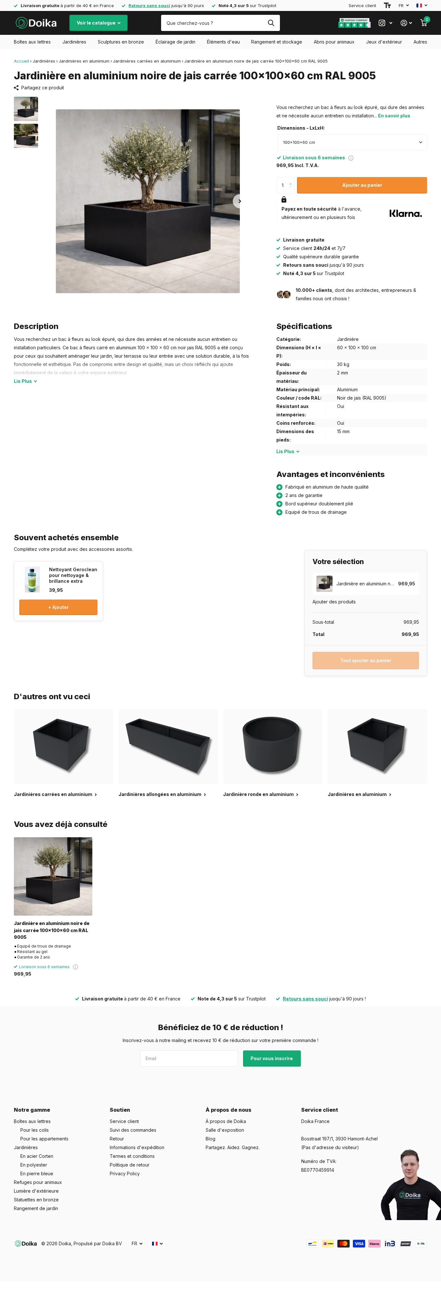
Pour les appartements (44, 1138)
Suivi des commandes (133, 1130)
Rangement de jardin (36, 1208)
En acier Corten (36, 1156)
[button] (240, 201)
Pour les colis (34, 1130)
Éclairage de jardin (175, 42)
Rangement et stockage (276, 42)
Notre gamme (32, 1110)
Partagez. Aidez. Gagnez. (233, 1147)
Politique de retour (129, 1165)
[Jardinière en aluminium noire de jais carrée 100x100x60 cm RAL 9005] (53, 876)
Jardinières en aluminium (84, 61)
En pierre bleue (36, 1173)
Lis (23, 381)
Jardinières (74, 42)
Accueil (21, 61)
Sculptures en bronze (121, 42)
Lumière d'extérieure (36, 1191)
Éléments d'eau (223, 42)
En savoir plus (394, 115)
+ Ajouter (58, 607)
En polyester (33, 1165)
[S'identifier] (406, 23)
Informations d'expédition (137, 1147)
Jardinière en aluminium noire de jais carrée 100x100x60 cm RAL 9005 (51, 930)
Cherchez (271, 23)
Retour (117, 1138)
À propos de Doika (226, 1121)
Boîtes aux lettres (32, 42)
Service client (362, 5)
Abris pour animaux (334, 42)
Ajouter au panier (362, 185)
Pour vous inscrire (272, 1058)
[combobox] (352, 142)
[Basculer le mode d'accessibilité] (387, 5)
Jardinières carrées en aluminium (147, 61)
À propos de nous (228, 1110)
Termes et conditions (132, 1156)
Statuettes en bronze (36, 1199)
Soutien (120, 1110)
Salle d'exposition (225, 1130)
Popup (351, 157)
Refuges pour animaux (38, 1182)
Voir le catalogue (97, 22)
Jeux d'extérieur (384, 42)
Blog (210, 1138)
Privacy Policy (125, 1173)
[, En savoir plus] (385, 23)
